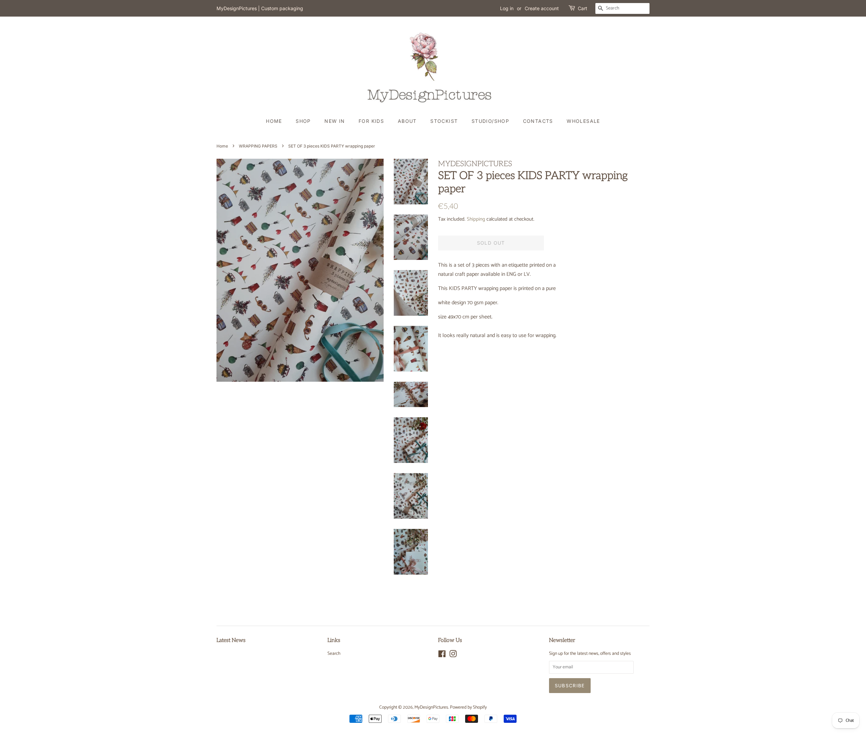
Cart (582, 8)
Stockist (444, 121)
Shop (303, 121)
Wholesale (583, 121)
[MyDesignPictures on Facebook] (442, 655)
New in (334, 121)
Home (274, 121)
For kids (371, 121)
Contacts (538, 121)
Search (333, 653)
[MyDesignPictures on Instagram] (453, 655)
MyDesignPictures (431, 707)
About (407, 121)
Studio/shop (490, 121)
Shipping (476, 219)
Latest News (231, 640)
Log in (507, 8)
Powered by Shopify (468, 707)
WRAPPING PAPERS (258, 146)
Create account (542, 8)
